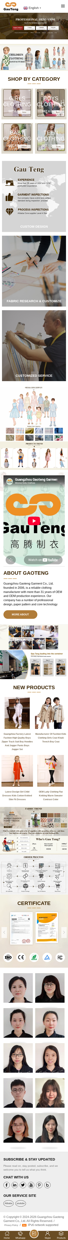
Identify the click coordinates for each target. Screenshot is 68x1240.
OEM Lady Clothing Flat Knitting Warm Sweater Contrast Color (51, 796)
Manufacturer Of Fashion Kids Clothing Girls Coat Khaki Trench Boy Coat (50, 738)
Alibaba (8, 1203)
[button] (65, 27)
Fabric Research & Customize (34, 301)
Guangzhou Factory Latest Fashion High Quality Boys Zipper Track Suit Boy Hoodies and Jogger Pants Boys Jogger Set (17, 742)
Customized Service (34, 375)
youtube (21, 1203)
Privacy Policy (11, 1225)
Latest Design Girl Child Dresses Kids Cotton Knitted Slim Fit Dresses (17, 796)
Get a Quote (17, 111)
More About (20, 614)
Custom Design (34, 226)
